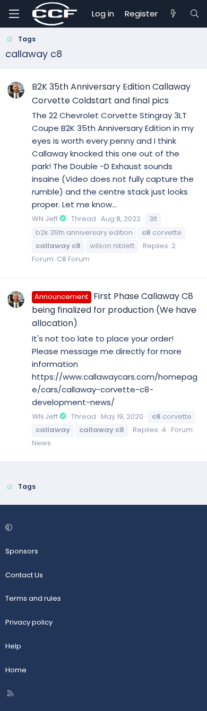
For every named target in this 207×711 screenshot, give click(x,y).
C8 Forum (73, 259)
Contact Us (24, 575)
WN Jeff (45, 219)
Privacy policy (29, 622)
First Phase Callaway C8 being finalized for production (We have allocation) (114, 309)
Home (16, 670)
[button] (102, 528)
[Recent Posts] (173, 14)
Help (13, 646)
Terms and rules (33, 598)
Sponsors (21, 551)
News (41, 443)
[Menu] (13, 14)
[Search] (194, 14)
